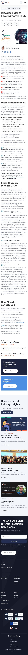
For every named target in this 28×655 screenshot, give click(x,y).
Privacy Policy (13, 641)
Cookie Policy (13, 644)
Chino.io (3, 325)
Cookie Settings (14, 646)
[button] (21, 2)
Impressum (12, 639)
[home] (7, 2)
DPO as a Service (19, 322)
